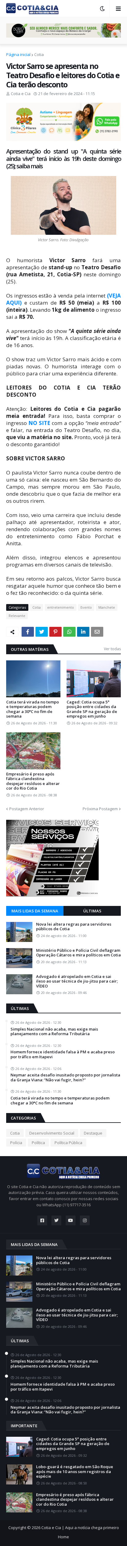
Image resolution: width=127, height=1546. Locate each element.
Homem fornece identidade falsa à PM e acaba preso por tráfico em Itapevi (62, 1054)
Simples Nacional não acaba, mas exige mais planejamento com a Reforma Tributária (54, 1031)
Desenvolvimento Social (51, 1133)
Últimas (92, 911)
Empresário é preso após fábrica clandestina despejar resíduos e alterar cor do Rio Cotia (33, 781)
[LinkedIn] (83, 632)
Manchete (106, 607)
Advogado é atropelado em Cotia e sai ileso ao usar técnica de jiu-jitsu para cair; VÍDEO (77, 981)
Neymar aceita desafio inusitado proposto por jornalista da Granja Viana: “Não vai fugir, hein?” (65, 1077)
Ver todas (112, 648)
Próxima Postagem (100, 808)
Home (63, 1537)
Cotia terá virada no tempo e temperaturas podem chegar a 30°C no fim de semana (32, 709)
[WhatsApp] (69, 632)
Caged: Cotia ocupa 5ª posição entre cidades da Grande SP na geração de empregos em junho (92, 709)
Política (38, 1142)
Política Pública (68, 1142)
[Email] (97, 632)
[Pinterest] (55, 632)
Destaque (93, 1133)
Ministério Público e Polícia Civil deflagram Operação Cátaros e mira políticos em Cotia (78, 953)
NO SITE (39, 423)
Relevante (17, 615)
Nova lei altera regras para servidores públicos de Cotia (73, 926)
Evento (86, 607)
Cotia (39, 54)
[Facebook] (28, 632)
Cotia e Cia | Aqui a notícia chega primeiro (80, 1527)
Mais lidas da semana (34, 911)
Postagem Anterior (26, 808)
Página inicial (18, 54)
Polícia (16, 1142)
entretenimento (60, 607)
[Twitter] (41, 632)
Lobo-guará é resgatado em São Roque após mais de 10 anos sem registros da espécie (74, 1471)
